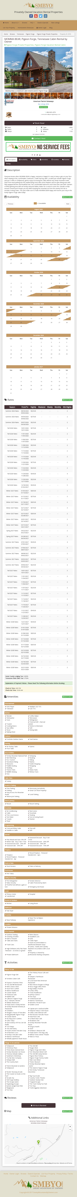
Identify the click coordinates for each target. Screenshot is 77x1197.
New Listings (55, 23)
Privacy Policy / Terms (65, 1174)
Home (6, 23)
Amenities (44, 159)
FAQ (31, 23)
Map (9, 164)
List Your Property (9, 28)
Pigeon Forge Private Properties (47, 34)
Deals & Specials (42, 23)
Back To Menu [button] (68, 197)
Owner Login (42, 28)
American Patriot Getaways (38, 1121)
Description (12, 159)
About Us (15, 23)
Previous (9, 204)
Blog (50, 28)
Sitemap (43, 1176)
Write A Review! (39, 1105)
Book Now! (39, 123)
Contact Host (39, 138)
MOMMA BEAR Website (38, 1123)
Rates (34, 159)
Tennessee (20, 34)
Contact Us (34, 1176)
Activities (56, 159)
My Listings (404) (43, 104)
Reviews (66, 159)
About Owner (43, 107)
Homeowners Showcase (26, 28)
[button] (70, 48)
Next (68, 204)
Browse (24, 23)
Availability (23, 159)
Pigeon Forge (30, 34)
